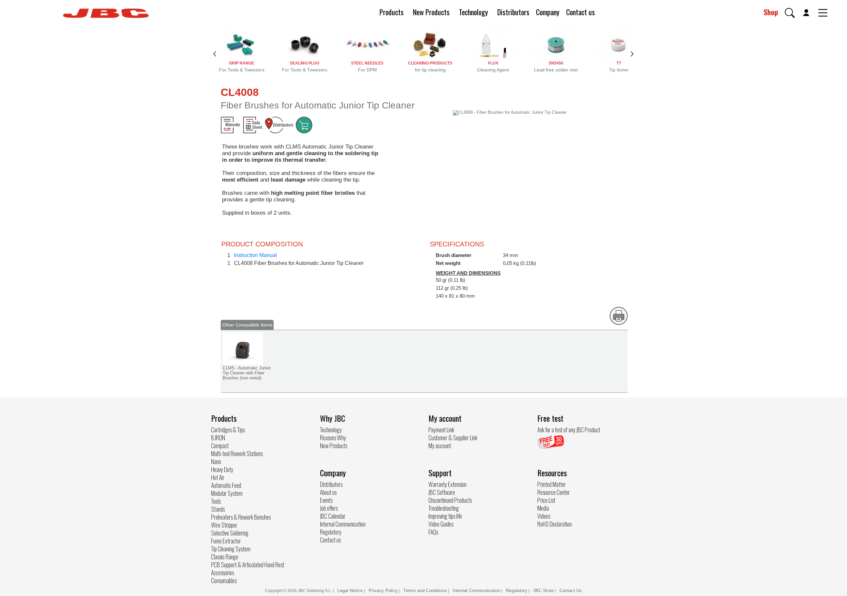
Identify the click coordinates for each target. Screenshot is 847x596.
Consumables (224, 580)
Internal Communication (343, 524)
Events (326, 500)
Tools (216, 501)
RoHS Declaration (554, 524)
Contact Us (570, 590)
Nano (216, 461)
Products (391, 12)
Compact (220, 445)
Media (543, 508)
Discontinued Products (450, 500)
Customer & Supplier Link (452, 437)
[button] (789, 13)
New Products (431, 12)
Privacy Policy (383, 590)
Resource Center (553, 492)
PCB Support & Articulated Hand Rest (247, 564)
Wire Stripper (224, 525)
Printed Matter (551, 484)
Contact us (580, 12)
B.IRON (218, 437)
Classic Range (224, 556)
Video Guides (440, 524)
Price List (546, 500)
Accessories (222, 572)
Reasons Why (333, 437)
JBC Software (441, 492)
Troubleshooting (443, 508)
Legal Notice (350, 590)
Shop (771, 12)
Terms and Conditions (425, 590)
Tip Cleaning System (230, 548)
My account (439, 445)
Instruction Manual (255, 255)
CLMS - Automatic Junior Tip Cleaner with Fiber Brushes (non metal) (247, 372)
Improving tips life (445, 516)
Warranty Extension (447, 484)
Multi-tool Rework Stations (237, 453)
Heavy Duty (222, 469)
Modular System (227, 493)
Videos (543, 516)
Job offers (329, 508)
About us (328, 492)
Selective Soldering (229, 533)
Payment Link (441, 429)
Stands (218, 509)
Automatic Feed (226, 485)
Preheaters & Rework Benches (241, 517)
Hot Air (217, 477)
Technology (473, 12)
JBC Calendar (332, 516)
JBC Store (543, 590)
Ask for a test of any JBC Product (568, 429)
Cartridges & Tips (228, 429)
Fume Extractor (226, 540)
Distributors (513, 12)
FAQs (433, 532)
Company (547, 12)
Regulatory (330, 532)
